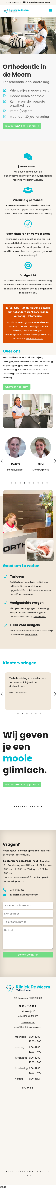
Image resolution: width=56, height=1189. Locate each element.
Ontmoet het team (16, 387)
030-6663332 (28, 1022)
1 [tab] (11, 483)
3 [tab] (20, 483)
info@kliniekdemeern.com (28, 1027)
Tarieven (17, 576)
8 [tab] (42, 483)
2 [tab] (15, 483)
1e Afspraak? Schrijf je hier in (22, 126)
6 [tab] (33, 483)
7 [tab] (38, 483)
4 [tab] (24, 483)
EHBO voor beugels (25, 625)
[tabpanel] (15, 454)
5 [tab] (29, 483)
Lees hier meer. (34, 338)
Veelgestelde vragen (27, 602)
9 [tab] (47, 483)
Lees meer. (28, 594)
